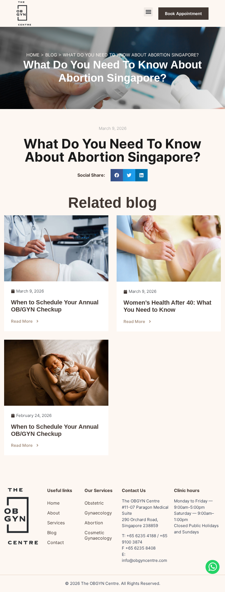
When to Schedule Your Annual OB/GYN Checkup (55, 306)
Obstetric (94, 503)
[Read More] (56, 248)
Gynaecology (98, 513)
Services (56, 522)
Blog (52, 532)
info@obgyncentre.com (144, 560)
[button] (148, 11)
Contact (55, 542)
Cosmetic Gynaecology (98, 535)
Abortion (94, 522)
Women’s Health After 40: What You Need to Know (167, 306)
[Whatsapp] (213, 572)
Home (53, 503)
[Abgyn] (23, 13)
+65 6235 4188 (141, 535)
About (53, 513)
